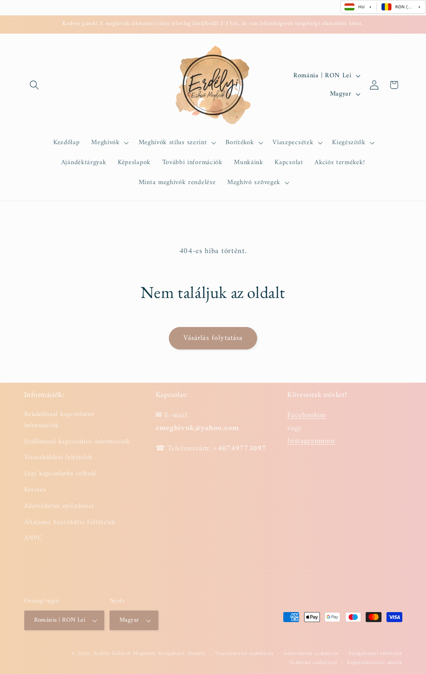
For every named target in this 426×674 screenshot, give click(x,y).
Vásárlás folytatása (213, 338)
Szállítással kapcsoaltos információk (77, 442)
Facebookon (306, 415)
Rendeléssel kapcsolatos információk (59, 420)
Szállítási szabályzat (313, 663)
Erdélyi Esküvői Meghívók (125, 653)
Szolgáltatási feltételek (375, 653)
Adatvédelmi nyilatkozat (59, 506)
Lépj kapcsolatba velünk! (60, 474)
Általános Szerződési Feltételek (70, 522)
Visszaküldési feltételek (58, 457)
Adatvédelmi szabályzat (311, 653)
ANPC (33, 538)
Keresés (35, 490)
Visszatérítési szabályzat (244, 653)
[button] (34, 85)
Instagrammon (311, 441)
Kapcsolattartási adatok (374, 663)
